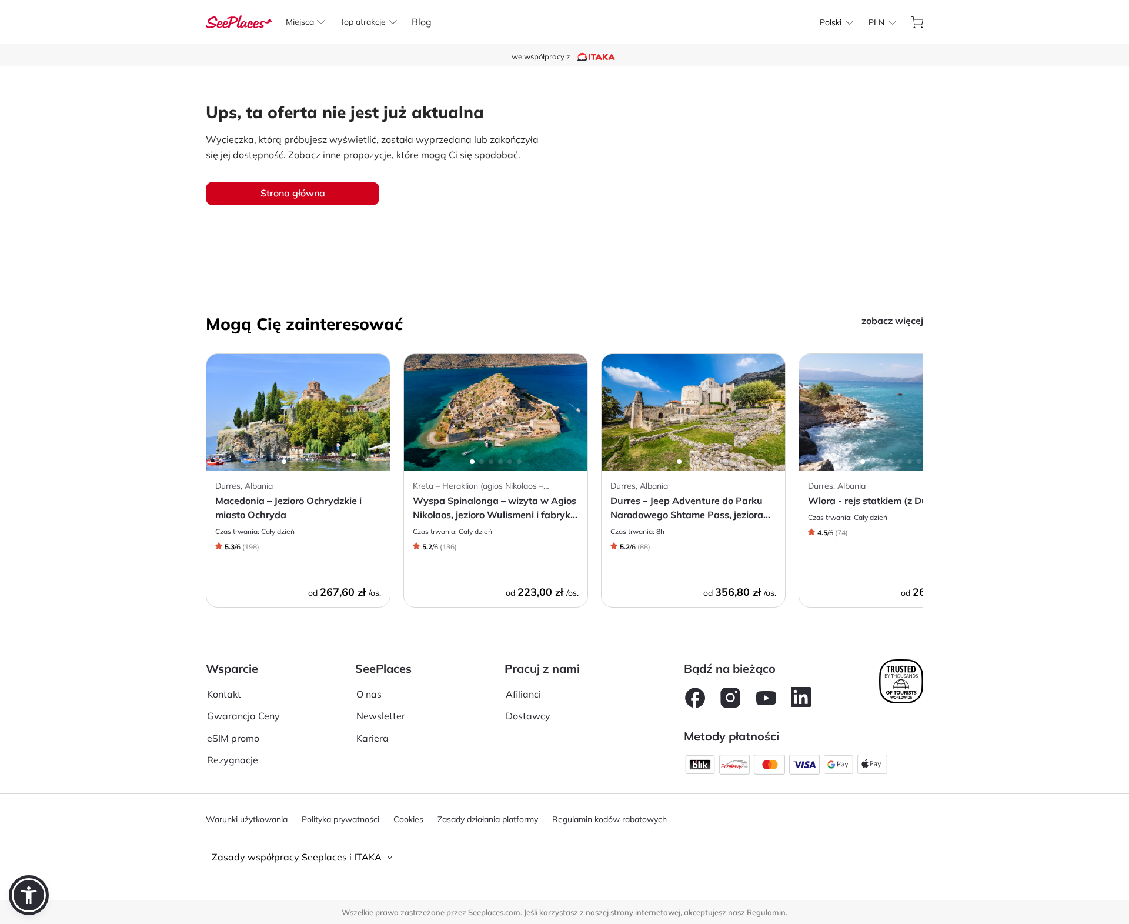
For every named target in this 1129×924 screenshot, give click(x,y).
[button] (29, 895)
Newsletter (380, 716)
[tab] (564, 857)
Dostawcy (528, 716)
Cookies (408, 819)
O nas (369, 694)
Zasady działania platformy (487, 819)
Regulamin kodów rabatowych (609, 819)
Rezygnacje (232, 760)
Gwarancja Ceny (243, 716)
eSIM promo (233, 738)
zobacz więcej (892, 320)
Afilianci (523, 694)
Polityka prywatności (340, 819)
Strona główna (292, 193)
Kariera (372, 738)
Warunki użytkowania (247, 819)
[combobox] (830, 22)
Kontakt (224, 694)
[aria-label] (239, 20)
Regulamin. (767, 912)
